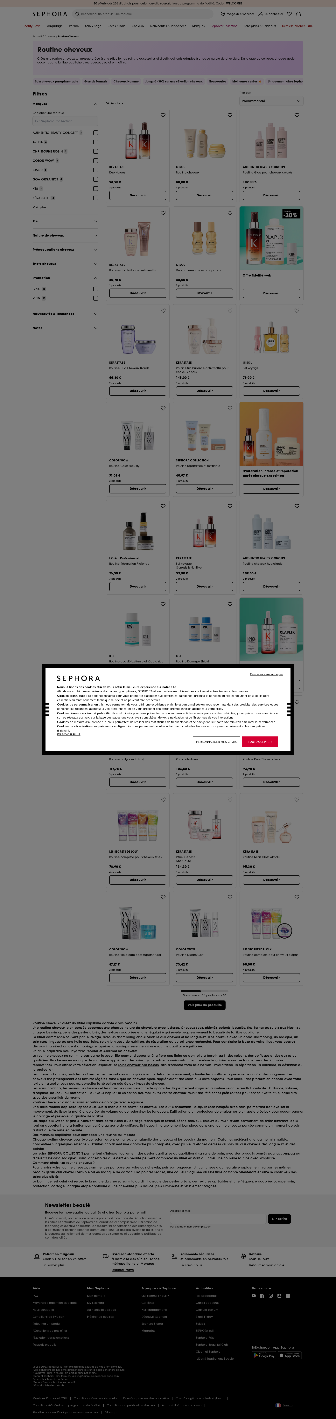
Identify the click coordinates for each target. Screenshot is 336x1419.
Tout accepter (260, 741)
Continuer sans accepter (266, 674)
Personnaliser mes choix (216, 741)
